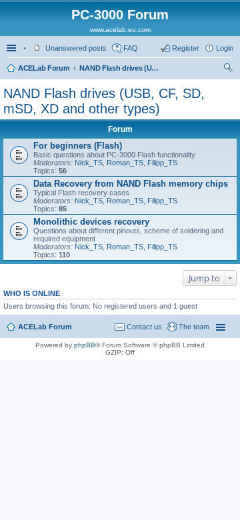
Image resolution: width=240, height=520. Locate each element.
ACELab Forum (43, 68)
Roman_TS (125, 163)
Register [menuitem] (185, 48)
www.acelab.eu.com (120, 29)
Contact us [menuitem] (144, 327)
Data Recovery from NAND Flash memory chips (130, 184)
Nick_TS (89, 163)
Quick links (13, 48)
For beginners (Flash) (77, 146)
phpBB (84, 345)
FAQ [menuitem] (130, 48)
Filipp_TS (162, 163)
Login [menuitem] (224, 48)
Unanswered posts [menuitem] (76, 48)
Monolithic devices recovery (91, 222)
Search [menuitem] (228, 69)
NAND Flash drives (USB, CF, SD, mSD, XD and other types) (119, 68)
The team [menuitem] (194, 327)
